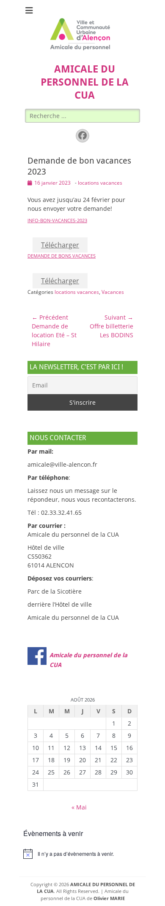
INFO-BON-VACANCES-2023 (57, 220)
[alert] (82, 854)
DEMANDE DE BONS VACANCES (62, 256)
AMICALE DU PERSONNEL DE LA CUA (85, 82)
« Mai (79, 807)
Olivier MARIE (109, 898)
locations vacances (100, 182)
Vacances (113, 292)
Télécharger (60, 245)
